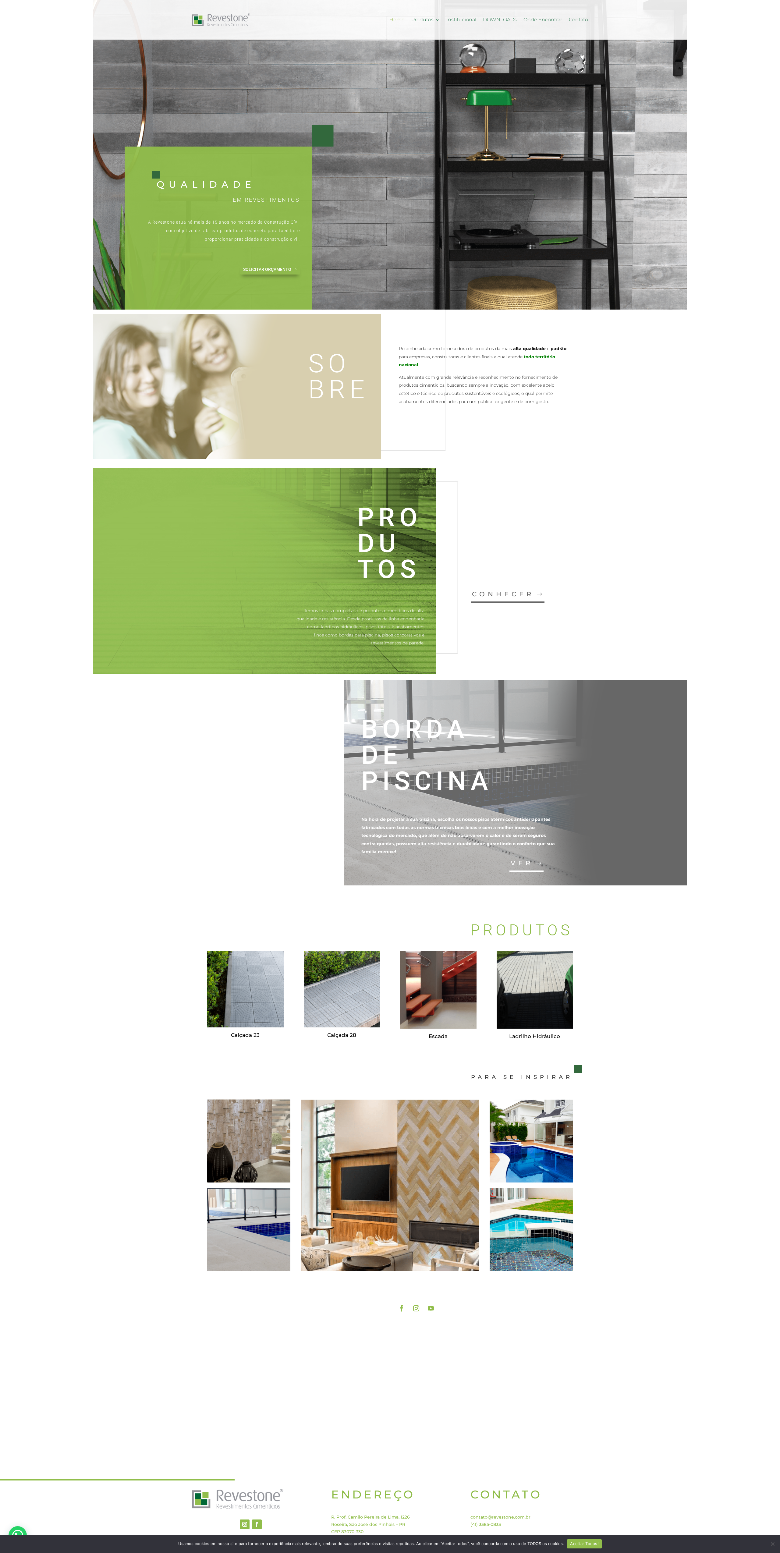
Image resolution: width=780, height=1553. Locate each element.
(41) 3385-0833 (485, 1524)
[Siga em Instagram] (416, 1308)
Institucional (461, 20)
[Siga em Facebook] (401, 1308)
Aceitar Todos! (584, 1543)
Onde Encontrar (542, 20)
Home (397, 20)
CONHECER (503, 594)
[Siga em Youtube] (431, 1308)
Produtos (422, 20)
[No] (772, 1544)
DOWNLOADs (500, 20)
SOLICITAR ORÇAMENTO (267, 269)
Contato (578, 20)
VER (522, 863)
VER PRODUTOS (534, 1286)
